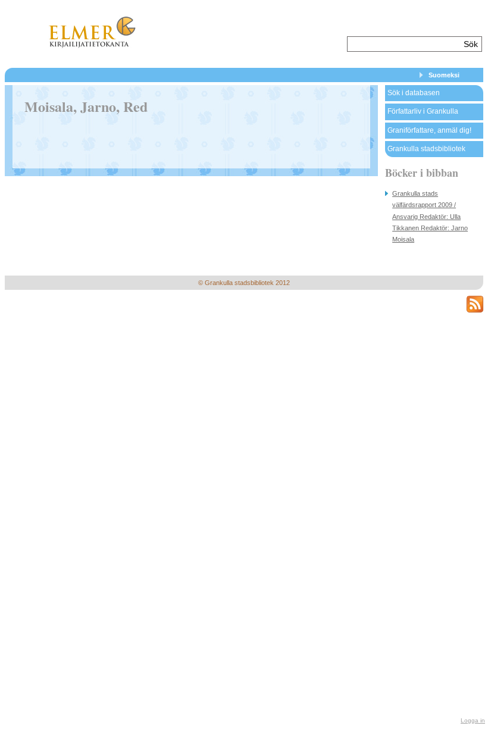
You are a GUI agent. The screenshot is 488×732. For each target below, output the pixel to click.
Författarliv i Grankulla (422, 111)
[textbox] (404, 44)
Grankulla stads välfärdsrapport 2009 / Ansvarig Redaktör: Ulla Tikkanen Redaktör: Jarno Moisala (430, 216)
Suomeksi (443, 75)
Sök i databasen (413, 93)
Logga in (473, 720)
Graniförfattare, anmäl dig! (429, 130)
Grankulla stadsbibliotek (426, 149)
